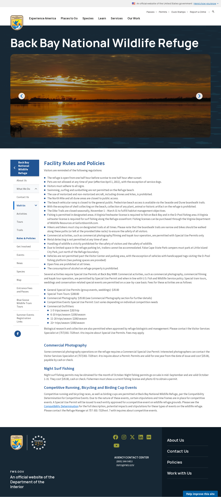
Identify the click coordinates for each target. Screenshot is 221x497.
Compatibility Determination (61, 406)
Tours (20, 221)
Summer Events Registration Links (25, 318)
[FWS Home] (16, 23)
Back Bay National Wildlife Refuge (23, 168)
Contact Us (23, 197)
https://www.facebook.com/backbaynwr (26, 334)
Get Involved (24, 246)
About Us (22, 180)
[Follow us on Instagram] (125, 437)
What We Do (23, 188)
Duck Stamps (178, 11)
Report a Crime (198, 11)
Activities (22, 213)
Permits (163, 11)
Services (117, 18)
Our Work (133, 18)
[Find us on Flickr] (150, 437)
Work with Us (179, 473)
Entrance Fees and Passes (24, 289)
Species (88, 18)
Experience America (42, 18)
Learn (102, 18)
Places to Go (69, 18)
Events (20, 254)
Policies (174, 462)
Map (19, 279)
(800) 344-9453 (124, 461)
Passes (151, 11)
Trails (20, 230)
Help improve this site (200, 494)
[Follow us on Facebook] (116, 437)
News (20, 263)
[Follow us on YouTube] (118, 445)
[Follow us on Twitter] (133, 437)
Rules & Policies (26, 238)
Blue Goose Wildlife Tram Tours (24, 303)
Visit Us (21, 205)
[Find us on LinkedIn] (141, 437)
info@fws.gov (125, 465)
